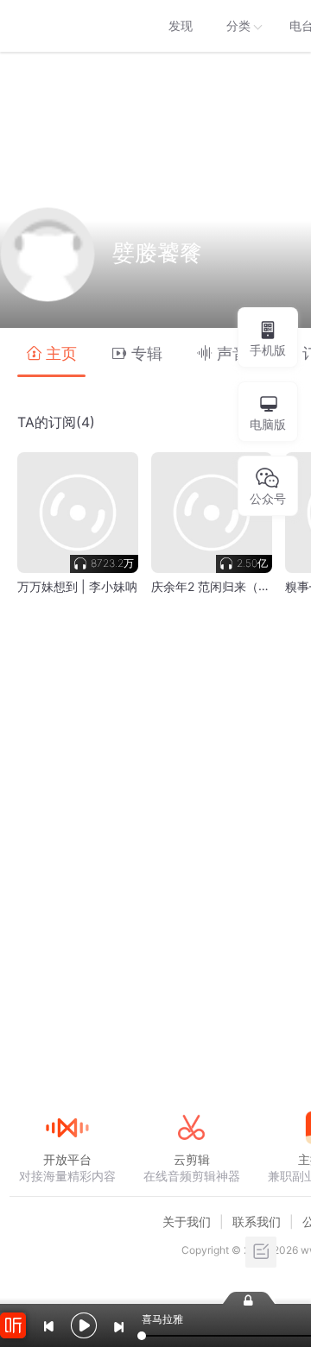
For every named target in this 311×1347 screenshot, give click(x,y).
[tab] (51, 352)
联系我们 (256, 1221)
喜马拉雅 (66, 26)
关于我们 (186, 1221)
